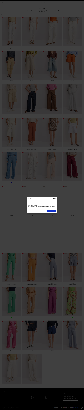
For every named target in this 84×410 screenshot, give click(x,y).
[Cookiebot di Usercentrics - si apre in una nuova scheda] (53, 198)
